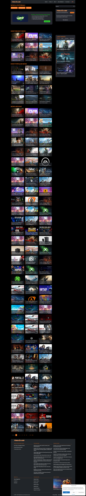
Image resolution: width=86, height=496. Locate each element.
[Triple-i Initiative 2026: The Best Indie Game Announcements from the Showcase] (17, 387)
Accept (66, 492)
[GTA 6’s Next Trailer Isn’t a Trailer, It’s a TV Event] (17, 56)
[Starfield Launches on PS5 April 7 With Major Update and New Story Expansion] (17, 427)
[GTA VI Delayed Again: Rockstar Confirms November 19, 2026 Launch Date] (17, 417)
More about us (65, 19)
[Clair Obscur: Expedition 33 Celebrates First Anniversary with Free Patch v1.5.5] (17, 368)
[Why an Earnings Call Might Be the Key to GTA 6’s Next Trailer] (17, 161)
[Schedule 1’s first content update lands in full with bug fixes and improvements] (17, 69)
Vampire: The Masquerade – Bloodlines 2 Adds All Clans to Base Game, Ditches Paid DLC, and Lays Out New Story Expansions (43, 460)
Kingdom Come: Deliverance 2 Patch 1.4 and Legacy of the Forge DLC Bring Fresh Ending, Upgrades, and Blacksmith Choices (43, 449)
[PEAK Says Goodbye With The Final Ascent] (31, 37)
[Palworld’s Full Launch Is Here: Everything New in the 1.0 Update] (31, 210)
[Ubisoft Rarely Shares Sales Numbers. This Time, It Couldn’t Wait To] (45, 181)
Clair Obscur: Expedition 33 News (19, 445)
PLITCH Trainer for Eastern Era (58, 489)
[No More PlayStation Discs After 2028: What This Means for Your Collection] (17, 220)
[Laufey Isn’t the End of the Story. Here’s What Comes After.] (31, 161)
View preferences (81, 492)
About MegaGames (17, 479)
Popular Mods (36, 482)
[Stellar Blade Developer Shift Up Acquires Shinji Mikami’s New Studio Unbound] (31, 407)
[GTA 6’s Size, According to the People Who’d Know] (17, 181)
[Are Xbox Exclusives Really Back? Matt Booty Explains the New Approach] (31, 269)
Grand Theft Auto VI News (18, 447)
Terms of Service (60, 494)
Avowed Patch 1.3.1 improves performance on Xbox (61, 462)
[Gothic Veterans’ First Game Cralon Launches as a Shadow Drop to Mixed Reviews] (17, 348)
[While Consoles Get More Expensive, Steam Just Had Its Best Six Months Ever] (31, 181)
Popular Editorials (36, 488)
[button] (84, 485)
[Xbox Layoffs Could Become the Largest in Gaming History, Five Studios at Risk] (45, 210)
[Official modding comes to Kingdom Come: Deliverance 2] (45, 89)
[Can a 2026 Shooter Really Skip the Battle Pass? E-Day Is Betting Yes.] (45, 56)
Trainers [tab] (58, 38)
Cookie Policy (73, 494)
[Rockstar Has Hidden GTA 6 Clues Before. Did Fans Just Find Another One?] (31, 122)
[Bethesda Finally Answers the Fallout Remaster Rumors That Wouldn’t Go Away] (31, 171)
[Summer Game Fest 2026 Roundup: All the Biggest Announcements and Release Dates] (17, 269)
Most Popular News (22, 7)
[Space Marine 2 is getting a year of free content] (45, 99)
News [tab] (62, 38)
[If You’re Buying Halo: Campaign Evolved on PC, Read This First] (45, 151)
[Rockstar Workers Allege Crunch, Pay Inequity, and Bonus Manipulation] (45, 191)
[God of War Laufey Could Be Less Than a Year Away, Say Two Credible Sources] (31, 250)
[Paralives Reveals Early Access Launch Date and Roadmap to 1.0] (17, 328)
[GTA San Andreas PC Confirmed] (17, 79)
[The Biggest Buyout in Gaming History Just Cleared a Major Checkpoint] (45, 161)
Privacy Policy (55, 494)
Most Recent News (14, 7)
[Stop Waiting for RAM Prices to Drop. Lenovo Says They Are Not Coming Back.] (17, 230)
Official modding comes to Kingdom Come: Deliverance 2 (62, 464)
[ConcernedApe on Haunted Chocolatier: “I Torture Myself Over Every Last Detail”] (31, 230)
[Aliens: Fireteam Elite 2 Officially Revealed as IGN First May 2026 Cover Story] (45, 338)
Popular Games (36, 479)
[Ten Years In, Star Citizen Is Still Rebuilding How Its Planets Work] (45, 37)
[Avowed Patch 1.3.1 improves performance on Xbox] (31, 89)
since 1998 (72, 12)
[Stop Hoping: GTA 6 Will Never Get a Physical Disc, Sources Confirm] (17, 210)
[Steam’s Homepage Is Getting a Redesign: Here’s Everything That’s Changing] (31, 397)
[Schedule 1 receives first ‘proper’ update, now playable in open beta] (45, 69)
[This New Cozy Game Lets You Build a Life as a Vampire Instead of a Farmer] (17, 191)
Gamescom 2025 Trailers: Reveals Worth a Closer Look (42, 455)
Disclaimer (15, 482)
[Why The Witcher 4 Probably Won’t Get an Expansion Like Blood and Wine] (31, 279)
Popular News (36, 486)
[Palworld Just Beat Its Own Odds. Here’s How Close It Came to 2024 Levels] (31, 191)
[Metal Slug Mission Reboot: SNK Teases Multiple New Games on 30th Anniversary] (45, 368)
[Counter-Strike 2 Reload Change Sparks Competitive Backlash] (45, 427)
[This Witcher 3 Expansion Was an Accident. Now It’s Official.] (31, 151)
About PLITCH (47, 21)
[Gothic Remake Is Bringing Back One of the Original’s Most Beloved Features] (31, 56)
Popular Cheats (36, 484)
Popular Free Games (37, 489)
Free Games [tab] (72, 38)
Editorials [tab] (66, 38)
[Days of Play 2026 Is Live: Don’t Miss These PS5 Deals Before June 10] (45, 289)
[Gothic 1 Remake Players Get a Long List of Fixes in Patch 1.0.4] (17, 151)
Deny (74, 492)
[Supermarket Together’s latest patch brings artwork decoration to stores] (17, 89)
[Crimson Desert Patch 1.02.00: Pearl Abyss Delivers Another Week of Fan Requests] (17, 407)
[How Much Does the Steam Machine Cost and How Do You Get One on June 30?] (17, 250)
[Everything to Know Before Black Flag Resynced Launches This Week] (31, 220)
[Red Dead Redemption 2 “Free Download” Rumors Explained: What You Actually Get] (45, 417)
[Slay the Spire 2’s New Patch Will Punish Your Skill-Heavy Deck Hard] (45, 299)
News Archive (28, 7)
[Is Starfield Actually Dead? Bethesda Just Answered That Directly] (45, 171)
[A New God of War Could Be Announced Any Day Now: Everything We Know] (45, 387)
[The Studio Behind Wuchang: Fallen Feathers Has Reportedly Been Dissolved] (31, 387)
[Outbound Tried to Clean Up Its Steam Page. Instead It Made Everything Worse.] (17, 309)
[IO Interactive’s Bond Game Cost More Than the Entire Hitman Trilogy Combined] (45, 279)
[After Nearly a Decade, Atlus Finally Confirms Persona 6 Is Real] (17, 279)
